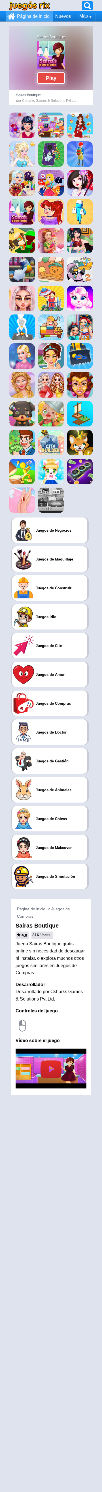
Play (51, 78)
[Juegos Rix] (29, 5)
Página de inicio (33, 16)
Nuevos (63, 16)
